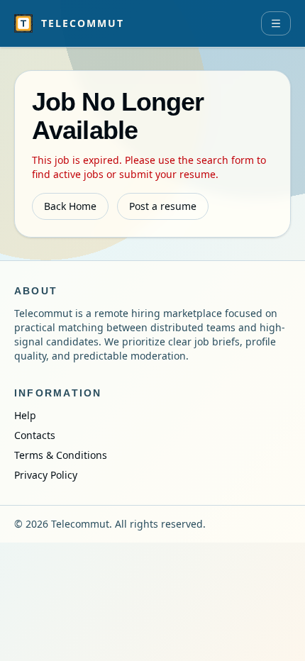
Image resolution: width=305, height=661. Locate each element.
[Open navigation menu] (276, 23)
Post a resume (162, 206)
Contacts (34, 435)
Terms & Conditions (60, 455)
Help (25, 415)
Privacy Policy (45, 475)
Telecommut (82, 23)
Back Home (70, 206)
